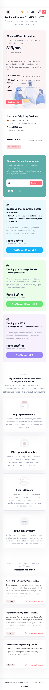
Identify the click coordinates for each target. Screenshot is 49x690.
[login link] (44, 12)
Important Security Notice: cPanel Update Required (22, 613)
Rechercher (35, 183)
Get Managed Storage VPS (24, 304)
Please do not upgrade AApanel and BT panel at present (22, 645)
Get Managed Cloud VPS (24, 250)
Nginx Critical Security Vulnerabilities (22, 581)
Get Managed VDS (24, 355)
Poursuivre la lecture (35, 601)
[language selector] (28, 12)
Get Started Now (14, 102)
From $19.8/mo (13, 147)
